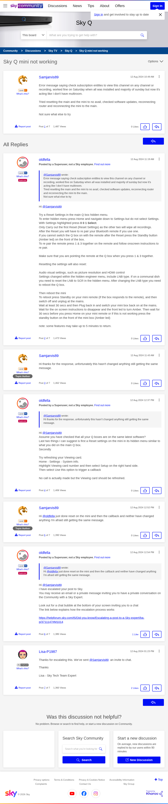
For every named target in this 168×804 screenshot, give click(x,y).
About (104, 6)
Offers (120, 6)
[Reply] (156, 126)
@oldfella (48, 516)
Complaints (41, 784)
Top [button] (160, 779)
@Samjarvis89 (52, 174)
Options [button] (153, 61)
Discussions (57, 6)
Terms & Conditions (64, 779)
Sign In (157, 6)
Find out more (102, 164)
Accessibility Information (121, 779)
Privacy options (41, 779)
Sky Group (128, 784)
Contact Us (85, 784)
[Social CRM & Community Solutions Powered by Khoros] (154, 793)
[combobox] (92, 35)
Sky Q (84, 22)
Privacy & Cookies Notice (92, 779)
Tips (91, 6)
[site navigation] (5, 6)
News (77, 6)
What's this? (22, 93)
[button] (159, 76)
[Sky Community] (26, 5)
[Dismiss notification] (160, 14)
